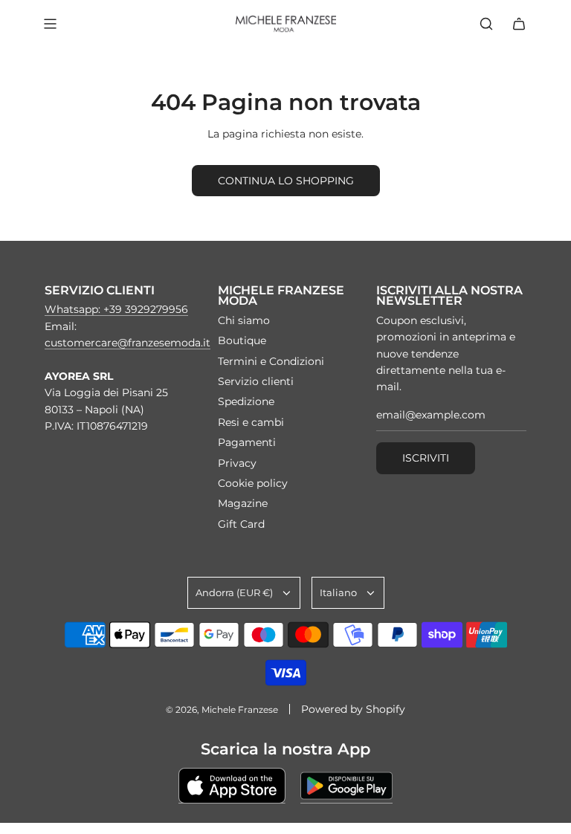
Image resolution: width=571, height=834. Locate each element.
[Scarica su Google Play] (346, 786)
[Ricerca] (486, 23)
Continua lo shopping (286, 180)
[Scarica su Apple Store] (232, 786)
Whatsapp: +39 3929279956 (116, 309)
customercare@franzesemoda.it (127, 342)
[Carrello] (519, 23)
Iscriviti (425, 458)
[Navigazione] (49, 23)
